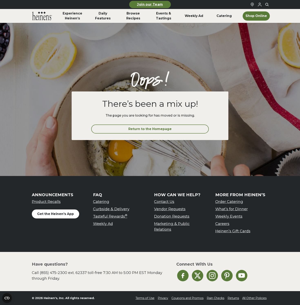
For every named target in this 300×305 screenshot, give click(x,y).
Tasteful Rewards (110, 216)
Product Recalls (46, 201)
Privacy (163, 298)
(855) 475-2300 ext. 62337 (63, 272)
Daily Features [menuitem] (103, 15)
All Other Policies (254, 298)
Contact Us (164, 201)
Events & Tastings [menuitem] (163, 15)
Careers (222, 223)
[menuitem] (42, 16)
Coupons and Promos (187, 298)
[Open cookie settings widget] (7, 298)
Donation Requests (171, 216)
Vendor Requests (170, 209)
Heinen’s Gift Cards (232, 231)
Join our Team (150, 4)
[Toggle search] (267, 4)
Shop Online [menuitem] (256, 16)
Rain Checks (215, 298)
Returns (233, 298)
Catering (101, 201)
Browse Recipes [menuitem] (133, 15)
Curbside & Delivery (111, 209)
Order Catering (229, 201)
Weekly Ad (103, 223)
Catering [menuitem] (224, 16)
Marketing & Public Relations (172, 226)
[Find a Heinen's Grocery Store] (252, 4)
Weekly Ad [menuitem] (194, 16)
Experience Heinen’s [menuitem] (72, 15)
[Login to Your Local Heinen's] (259, 4)
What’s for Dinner (231, 209)
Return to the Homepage (150, 129)
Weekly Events (228, 216)
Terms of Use (145, 298)
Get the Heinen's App (55, 214)
